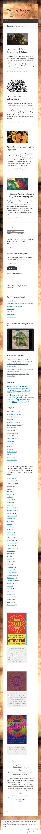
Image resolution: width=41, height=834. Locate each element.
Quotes (9, 449)
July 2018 (9, 521)
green (16, 395)
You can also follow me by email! (17, 254)
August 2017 (10, 551)
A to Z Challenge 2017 (19, 122)
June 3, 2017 (10, 122)
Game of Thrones (23, 393)
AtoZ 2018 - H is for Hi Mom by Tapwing (18, 364)
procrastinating (13, 399)
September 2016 (11, 581)
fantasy (25, 390)
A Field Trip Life (11, 317)
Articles (9, 420)
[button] (16, 343)
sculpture (27, 400)
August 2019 (10, 486)
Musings (9, 441)
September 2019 (11, 483)
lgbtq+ (26, 397)
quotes (21, 400)
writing (15, 401)
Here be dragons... (12, 367)
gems (13, 395)
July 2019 (9, 489)
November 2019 (11, 481)
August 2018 (10, 519)
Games (28, 393)
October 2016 (10, 578)
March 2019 (10, 500)
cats (28, 389)
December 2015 (11, 605)
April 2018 (10, 529)
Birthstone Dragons (12, 422)
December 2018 (11, 508)
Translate (20, 233)
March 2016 (10, 597)
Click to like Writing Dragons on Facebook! (17, 286)
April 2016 (10, 594)
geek (9, 395)
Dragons (20, 218)
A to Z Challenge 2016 (13, 411)
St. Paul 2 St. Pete (11, 301)
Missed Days (10, 438)
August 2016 (10, 583)
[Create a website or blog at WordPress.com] (7, 811)
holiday (19, 395)
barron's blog (10, 309)
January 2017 (10, 570)
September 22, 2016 (12, 218)
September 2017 (11, 548)
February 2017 (11, 567)
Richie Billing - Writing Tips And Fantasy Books (20, 304)
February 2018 (11, 535)
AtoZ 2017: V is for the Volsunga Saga (16, 97)
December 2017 (11, 540)
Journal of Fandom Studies (14, 306)
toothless (9, 402)
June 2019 (9, 492)
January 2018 (10, 537)
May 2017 (9, 559)
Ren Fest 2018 (11, 457)
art (17, 386)
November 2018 (11, 510)
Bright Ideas (10, 428)
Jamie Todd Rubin (11, 314)
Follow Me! (12, 268)
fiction (10, 393)
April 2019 (10, 497)
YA (28, 402)
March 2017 (10, 564)
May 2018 (9, 527)
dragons (12, 391)
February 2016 (11, 599)
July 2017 (9, 554)
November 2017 (11, 543)
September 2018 (11, 516)
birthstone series (18, 388)
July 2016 (9, 586)
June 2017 (9, 556)
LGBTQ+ (9, 436)
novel (32, 397)
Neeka (8, 444)
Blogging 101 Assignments (14, 425)
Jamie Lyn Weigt (17, 767)
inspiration (18, 397)
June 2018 (9, 524)
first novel (16, 393)
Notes (8, 446)
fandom (19, 391)
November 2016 (11, 575)
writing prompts (22, 402)
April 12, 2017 (10, 169)
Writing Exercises (12, 460)
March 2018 (10, 532)
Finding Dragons (11, 433)
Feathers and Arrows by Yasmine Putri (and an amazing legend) (20, 195)
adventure (11, 386)
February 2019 (11, 502)
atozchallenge (25, 386)
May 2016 (9, 591)
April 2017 (9, 562)
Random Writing (11, 452)
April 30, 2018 (10, 71)
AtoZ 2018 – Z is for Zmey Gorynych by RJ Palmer (18, 50)
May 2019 (9, 494)
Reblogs (9, 455)
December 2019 (11, 478)
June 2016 (9, 589)
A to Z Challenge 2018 (21, 71)
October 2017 (10, 546)
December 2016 (11, 573)
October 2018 (10, 513)
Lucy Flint (9, 312)
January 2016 (10, 602)
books (25, 389)
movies (29, 397)
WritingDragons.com (14, 798)
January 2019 (10, 505)
